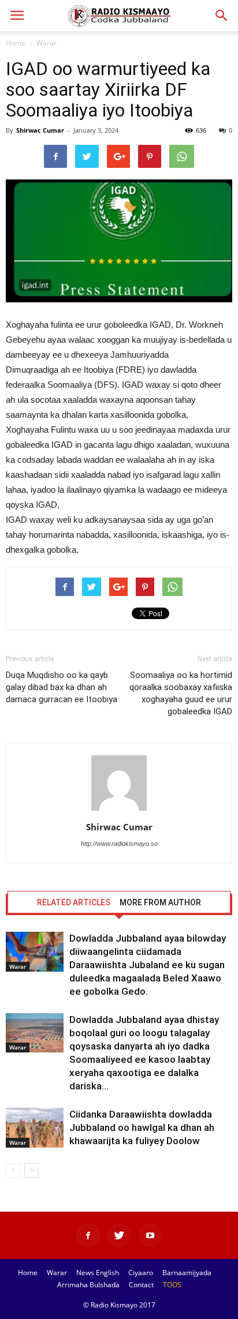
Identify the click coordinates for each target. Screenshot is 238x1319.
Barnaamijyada (186, 1272)
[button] (222, 15)
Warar (46, 43)
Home (15, 43)
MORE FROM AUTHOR (160, 902)
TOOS (172, 1285)
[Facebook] (87, 1235)
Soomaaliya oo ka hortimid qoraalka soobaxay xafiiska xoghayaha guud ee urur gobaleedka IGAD (180, 693)
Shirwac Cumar (40, 130)
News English (97, 1272)
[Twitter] (119, 1235)
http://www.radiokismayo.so (119, 843)
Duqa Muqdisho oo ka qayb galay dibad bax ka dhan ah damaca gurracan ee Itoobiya (61, 687)
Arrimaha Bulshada (88, 1285)
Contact (141, 1285)
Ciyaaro (140, 1272)
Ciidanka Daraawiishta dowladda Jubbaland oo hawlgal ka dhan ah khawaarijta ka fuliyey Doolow (141, 1127)
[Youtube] (150, 1235)
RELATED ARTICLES (73, 902)
